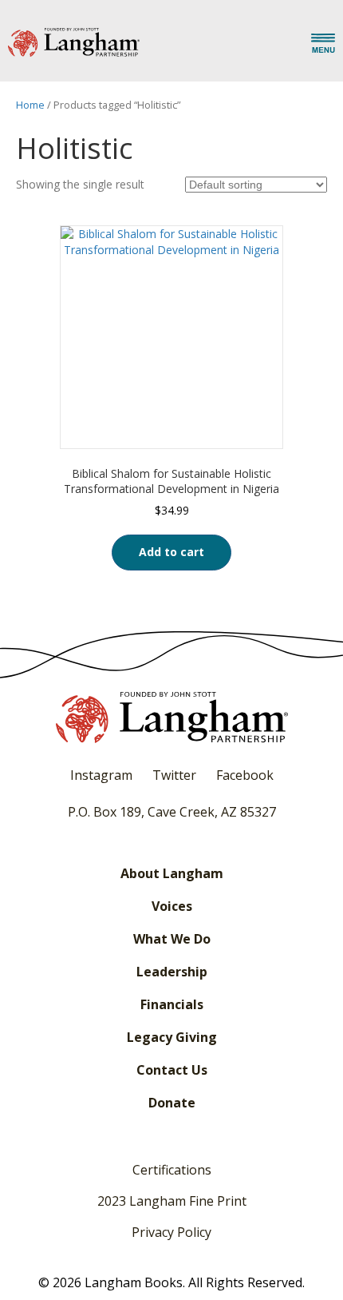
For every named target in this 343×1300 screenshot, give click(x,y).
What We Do (172, 939)
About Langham (171, 873)
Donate (171, 1102)
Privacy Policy (171, 1232)
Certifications (171, 1170)
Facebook (245, 775)
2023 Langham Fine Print (171, 1201)
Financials (171, 1004)
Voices (172, 906)
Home (30, 104)
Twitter (174, 775)
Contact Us (171, 1070)
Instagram (101, 775)
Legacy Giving (172, 1037)
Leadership (171, 971)
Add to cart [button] (171, 551)
